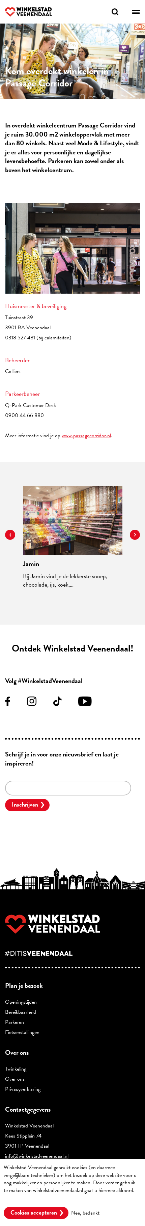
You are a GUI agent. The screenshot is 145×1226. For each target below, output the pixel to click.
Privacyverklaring (22, 1089)
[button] (135, 11)
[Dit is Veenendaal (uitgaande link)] (72, 953)
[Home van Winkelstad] (72, 924)
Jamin (31, 564)
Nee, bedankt (85, 1213)
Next (135, 535)
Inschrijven (25, 804)
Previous (10, 535)
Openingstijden (21, 1002)
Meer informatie (20, 1197)
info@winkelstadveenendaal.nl (36, 1156)
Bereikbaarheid (20, 1012)
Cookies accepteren (33, 1212)
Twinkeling (15, 1069)
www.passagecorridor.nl (86, 436)
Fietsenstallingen (22, 1032)
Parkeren (14, 1022)
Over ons (15, 1079)
